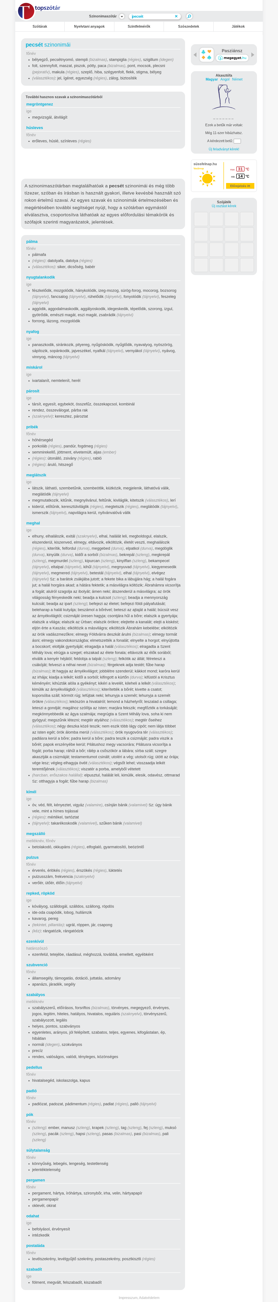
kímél (31, 792)
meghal (33, 523)
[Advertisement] (103, 164)
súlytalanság (38, 1150)
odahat (32, 1216)
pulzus (32, 857)
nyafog (32, 331)
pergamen (35, 1180)
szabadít (34, 1269)
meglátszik (36, 475)
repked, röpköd (40, 893)
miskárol (34, 367)
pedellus (34, 1067)
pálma (32, 241)
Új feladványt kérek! (224, 149)
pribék (32, 427)
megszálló (35, 834)
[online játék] (232, 58)
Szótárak (40, 26)
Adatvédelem (149, 1298)
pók (29, 1114)
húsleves (34, 128)
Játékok (238, 26)
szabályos (35, 995)
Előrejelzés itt (240, 186)
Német (237, 79)
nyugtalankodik (40, 277)
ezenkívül (35, 941)
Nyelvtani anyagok (89, 26)
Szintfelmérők (139, 26)
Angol (225, 79)
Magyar (212, 79)
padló (31, 1091)
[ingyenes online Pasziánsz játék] (207, 55)
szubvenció (37, 965)
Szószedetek (188, 26)
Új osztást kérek (224, 206)
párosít (32, 391)
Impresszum (128, 1298)
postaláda (35, 1245)
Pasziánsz (232, 50)
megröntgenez (39, 104)
